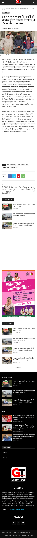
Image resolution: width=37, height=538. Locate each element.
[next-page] (6, 232)
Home (3, 8)
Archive (4, 457)
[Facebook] (10, 176)
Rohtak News (6, 167)
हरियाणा (8, 8)
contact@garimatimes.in (16, 509)
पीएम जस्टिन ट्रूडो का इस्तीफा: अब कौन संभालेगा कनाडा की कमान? (27, 189)
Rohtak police (14, 167)
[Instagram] (18, 523)
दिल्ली (3, 228)
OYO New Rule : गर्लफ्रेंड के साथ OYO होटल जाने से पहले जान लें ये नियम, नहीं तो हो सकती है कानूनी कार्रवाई (23, 427)
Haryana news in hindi (22, 164)
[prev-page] (3, 232)
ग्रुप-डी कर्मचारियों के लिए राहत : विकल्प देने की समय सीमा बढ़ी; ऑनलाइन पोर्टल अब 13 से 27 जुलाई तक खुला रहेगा (24, 436)
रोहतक (12, 8)
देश (3, 209)
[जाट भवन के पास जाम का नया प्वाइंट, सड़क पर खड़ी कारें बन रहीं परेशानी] (7, 216)
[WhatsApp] (23, 176)
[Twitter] (14, 176)
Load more (18, 367)
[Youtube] (23, 523)
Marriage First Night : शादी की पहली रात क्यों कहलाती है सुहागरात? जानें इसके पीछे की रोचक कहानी (23, 417)
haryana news (11, 164)
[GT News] (3, 28)
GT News (8, 28)
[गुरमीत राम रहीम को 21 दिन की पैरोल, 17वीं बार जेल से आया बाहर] (7, 207)
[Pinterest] (18, 176)
